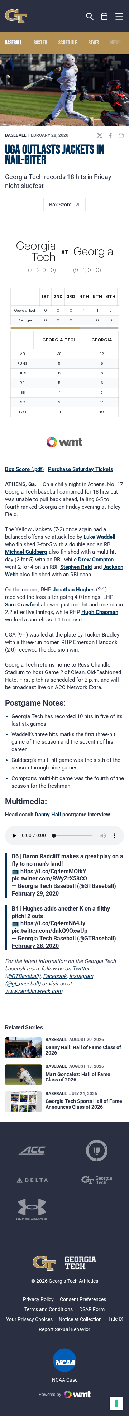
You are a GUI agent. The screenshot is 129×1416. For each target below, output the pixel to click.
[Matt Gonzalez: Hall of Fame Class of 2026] (23, 1074)
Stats (94, 43)
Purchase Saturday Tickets (80, 469)
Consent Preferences (83, 1299)
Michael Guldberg (26, 552)
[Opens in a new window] (32, 1150)
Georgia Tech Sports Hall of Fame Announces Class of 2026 (84, 1103)
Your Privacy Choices (29, 1319)
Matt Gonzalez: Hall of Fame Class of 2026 (78, 1077)
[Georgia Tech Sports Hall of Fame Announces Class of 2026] (23, 1101)
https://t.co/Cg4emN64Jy (52, 923)
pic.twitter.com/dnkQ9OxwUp (49, 930)
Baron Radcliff (41, 856)
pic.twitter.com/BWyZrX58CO (49, 878)
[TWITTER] (99, 135)
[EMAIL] (121, 135)
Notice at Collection (80, 1319)
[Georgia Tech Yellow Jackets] (16, 16)
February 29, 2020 (35, 893)
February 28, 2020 (35, 945)
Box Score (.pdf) (24, 469)
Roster (40, 43)
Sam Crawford (22, 604)
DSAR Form (92, 1309)
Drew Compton (96, 559)
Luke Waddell (99, 537)
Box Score (60, 204)
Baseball (16, 135)
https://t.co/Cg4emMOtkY (53, 871)
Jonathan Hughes (74, 589)
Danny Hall (48, 814)
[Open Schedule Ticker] (104, 16)
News (115, 43)
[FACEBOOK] (110, 135)
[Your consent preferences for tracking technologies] (116, 1403)
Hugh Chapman (99, 612)
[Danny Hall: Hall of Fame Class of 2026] (23, 1047)
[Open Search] (89, 16)
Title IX (115, 1319)
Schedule (67, 43)
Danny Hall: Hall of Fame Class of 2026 (83, 1050)
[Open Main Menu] (119, 16)
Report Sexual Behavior (64, 1329)
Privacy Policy (38, 1299)
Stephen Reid (76, 567)
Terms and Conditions (48, 1309)
